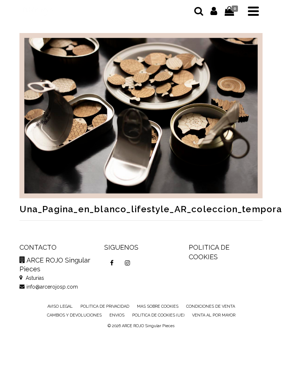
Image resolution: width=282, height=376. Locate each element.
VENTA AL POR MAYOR (213, 315)
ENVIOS (116, 315)
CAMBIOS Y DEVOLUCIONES (74, 315)
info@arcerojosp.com (52, 287)
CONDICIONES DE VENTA (210, 306)
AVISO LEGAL (60, 306)
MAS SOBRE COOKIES (157, 306)
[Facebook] (112, 263)
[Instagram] (127, 263)
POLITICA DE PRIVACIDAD (104, 306)
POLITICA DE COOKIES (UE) (158, 315)
